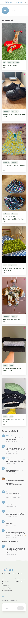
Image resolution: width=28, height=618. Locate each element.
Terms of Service (20, 579)
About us (5, 579)
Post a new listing (7, 590)
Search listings (6, 588)
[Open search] (25, 2)
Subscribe (20, 608)
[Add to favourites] (24, 25)
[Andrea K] (3, 478)
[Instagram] (3, 596)
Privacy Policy (19, 581)
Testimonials (6, 585)
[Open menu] (2, 2)
